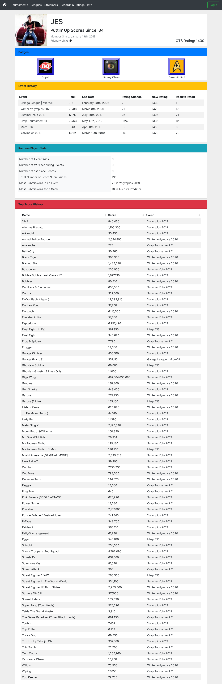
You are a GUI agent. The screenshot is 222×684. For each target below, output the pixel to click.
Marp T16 (27, 127)
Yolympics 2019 (31, 133)
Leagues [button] (36, 5)
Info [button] (89, 5)
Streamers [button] (51, 5)
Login (213, 5)
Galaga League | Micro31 (37, 103)
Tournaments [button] (19, 5)
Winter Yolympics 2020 (36, 109)
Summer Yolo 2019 (33, 115)
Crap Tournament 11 (34, 121)
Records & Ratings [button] (72, 5)
